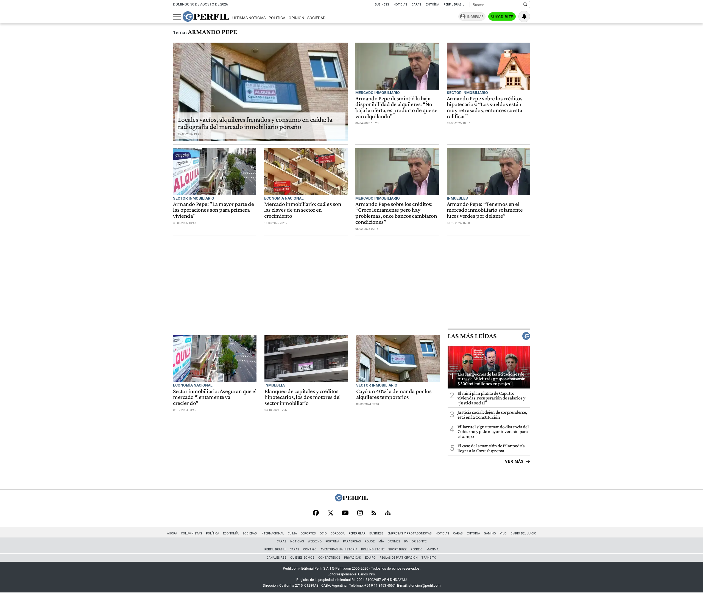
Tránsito (429, 557)
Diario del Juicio (523, 533)
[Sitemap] (387, 513)
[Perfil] (351, 500)
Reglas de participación (399, 557)
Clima (292, 533)
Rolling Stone (372, 549)
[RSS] (374, 513)
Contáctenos (329, 557)
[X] (330, 513)
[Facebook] (316, 513)
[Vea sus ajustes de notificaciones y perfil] (524, 16)
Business (382, 4)
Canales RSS (276, 557)
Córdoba (338, 533)
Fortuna (332, 541)
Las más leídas (472, 336)
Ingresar (475, 17)
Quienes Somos (302, 557)
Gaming (490, 533)
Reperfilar (357, 533)
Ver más (514, 461)
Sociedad (316, 18)
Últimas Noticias (249, 18)
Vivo (503, 533)
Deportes (308, 533)
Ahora (172, 533)
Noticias (400, 4)
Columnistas (191, 533)
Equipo (370, 557)
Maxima (432, 549)
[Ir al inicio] (206, 16)
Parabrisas (352, 541)
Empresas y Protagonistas (409, 533)
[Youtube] (345, 513)
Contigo (310, 549)
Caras (416, 4)
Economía (231, 533)
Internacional (272, 533)
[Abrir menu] (177, 16)
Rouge (370, 541)
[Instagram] (360, 513)
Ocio (323, 533)
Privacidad (352, 557)
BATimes (394, 541)
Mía (381, 541)
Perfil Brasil (453, 4)
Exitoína (432, 4)
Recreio (417, 549)
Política (277, 18)
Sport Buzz (397, 549)
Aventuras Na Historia (338, 549)
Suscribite (502, 17)
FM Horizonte (415, 541)
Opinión (296, 18)
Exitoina (473, 533)
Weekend (315, 541)
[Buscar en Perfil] (525, 4)
